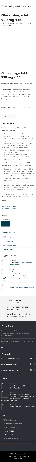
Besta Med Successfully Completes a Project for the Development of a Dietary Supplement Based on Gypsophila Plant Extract (15, 276)
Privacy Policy (24, 456)
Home (5, 23)
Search (4, 215)
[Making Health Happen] (18, 6)
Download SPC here (8, 209)
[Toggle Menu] (2, 6)
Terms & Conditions (12, 456)
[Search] (5, 224)
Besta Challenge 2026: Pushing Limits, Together (21, 264)
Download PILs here (8, 206)
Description (8, 116)
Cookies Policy (18, 458)
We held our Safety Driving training (22, 287)
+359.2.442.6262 (8, 435)
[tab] (9, 116)
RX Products (14, 107)
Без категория (25, 107)
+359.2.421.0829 (8, 431)
